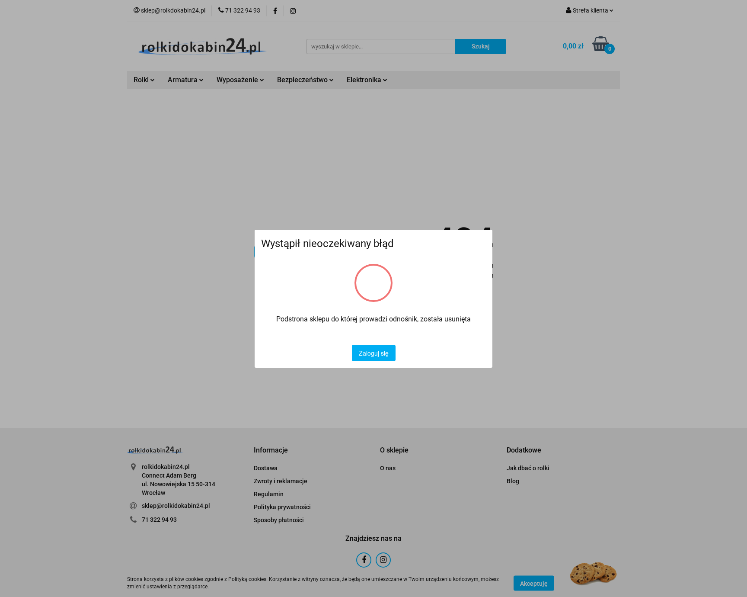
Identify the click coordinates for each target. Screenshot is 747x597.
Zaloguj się (374, 353)
